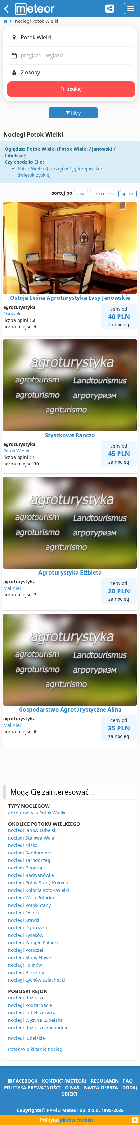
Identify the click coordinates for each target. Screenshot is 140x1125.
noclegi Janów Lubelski (33, 830)
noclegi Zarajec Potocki (33, 942)
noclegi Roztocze (26, 997)
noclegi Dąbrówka (27, 927)
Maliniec (12, 588)
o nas (72, 1087)
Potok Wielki (16, 451)
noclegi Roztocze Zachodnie (38, 1027)
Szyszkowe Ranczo (70, 435)
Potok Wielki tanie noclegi (36, 1049)
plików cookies (77, 1120)
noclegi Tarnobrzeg (29, 860)
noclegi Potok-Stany (29, 905)
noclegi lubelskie (26, 1038)
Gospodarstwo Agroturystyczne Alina (70, 709)
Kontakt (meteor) (64, 1081)
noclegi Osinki (23, 913)
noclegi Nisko (22, 845)
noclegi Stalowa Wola (31, 838)
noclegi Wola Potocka (31, 898)
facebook (24, 1081)
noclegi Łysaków (25, 935)
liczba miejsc (103, 193)
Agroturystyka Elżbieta (70, 572)
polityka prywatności (32, 1087)
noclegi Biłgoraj (25, 868)
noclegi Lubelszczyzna (32, 1012)
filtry (75, 113)
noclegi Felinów (25, 965)
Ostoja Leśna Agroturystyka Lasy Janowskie (70, 297)
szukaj (74, 89)
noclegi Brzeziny (26, 972)
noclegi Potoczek (26, 950)
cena (80, 193)
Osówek (11, 314)
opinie (127, 193)
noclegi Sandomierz (29, 853)
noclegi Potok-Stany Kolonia (38, 883)
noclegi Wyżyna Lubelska (35, 1020)
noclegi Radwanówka (31, 875)
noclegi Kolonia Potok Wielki (38, 890)
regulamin (105, 1081)
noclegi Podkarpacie (30, 1005)
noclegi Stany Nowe (29, 957)
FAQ (128, 1081)
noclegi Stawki (23, 920)
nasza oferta (101, 1087)
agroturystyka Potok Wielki (36, 813)
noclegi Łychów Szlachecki (36, 980)
